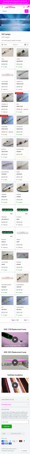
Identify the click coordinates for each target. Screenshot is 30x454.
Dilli (3, 59)
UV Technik (5, 81)
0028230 (4, 196)
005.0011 (4, 309)
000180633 (20, 61)
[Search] (26, 11)
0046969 (19, 287)
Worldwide (20, 307)
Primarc (4, 194)
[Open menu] (2, 7)
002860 (19, 196)
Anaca (18, 239)
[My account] (24, 7)
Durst (18, 59)
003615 (4, 241)
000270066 (5, 83)
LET (2, 307)
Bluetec (4, 149)
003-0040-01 (5, 219)
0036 (18, 219)
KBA (18, 104)
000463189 (5, 106)
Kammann (4, 126)
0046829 (4, 287)
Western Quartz (6, 284)
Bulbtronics (20, 149)
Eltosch (19, 217)
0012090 (4, 174)
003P (18, 241)
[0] (27, 7)
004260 (19, 264)
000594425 (20, 129)
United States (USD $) (16, 433)
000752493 (5, 151)
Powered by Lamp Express (8, 450)
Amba (18, 172)
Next (25, 320)
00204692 (19, 174)
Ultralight (20, 126)
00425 (3, 264)
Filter (5, 44)
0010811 (19, 151)
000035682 (5, 61)
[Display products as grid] (25, 44)
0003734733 (20, 83)
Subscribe (6, 426)
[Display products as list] (27, 44)
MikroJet (4, 217)
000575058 (20, 106)
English (4, 433)
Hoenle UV (20, 81)
